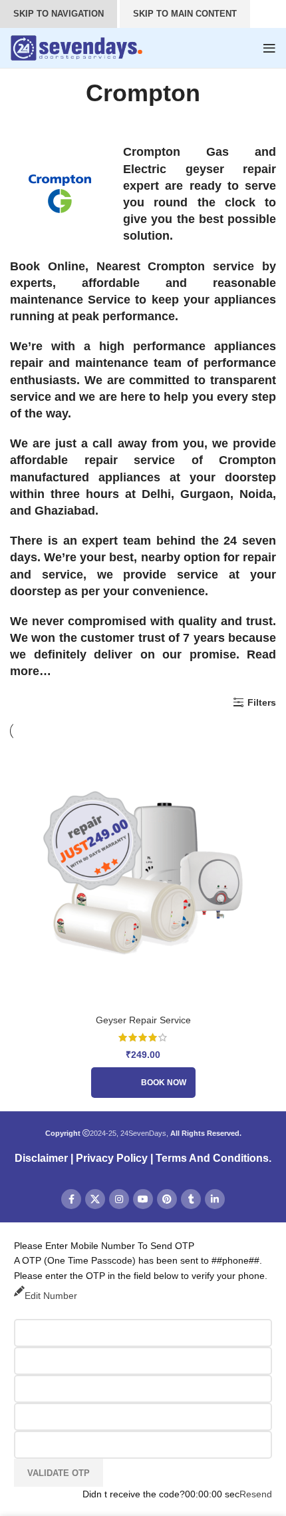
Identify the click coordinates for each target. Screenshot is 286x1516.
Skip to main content (185, 14)
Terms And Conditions (212, 1158)
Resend (255, 1494)
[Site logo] (76, 47)
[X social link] (95, 1199)
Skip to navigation (58, 14)
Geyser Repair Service (143, 1020)
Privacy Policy (112, 1158)
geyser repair (231, 169)
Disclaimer (41, 1158)
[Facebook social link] (71, 1199)
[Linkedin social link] (215, 1199)
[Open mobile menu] (269, 48)
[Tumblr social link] (191, 1199)
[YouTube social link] (143, 1199)
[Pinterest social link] (167, 1199)
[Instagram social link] (119, 1199)
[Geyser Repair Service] (143, 874)
